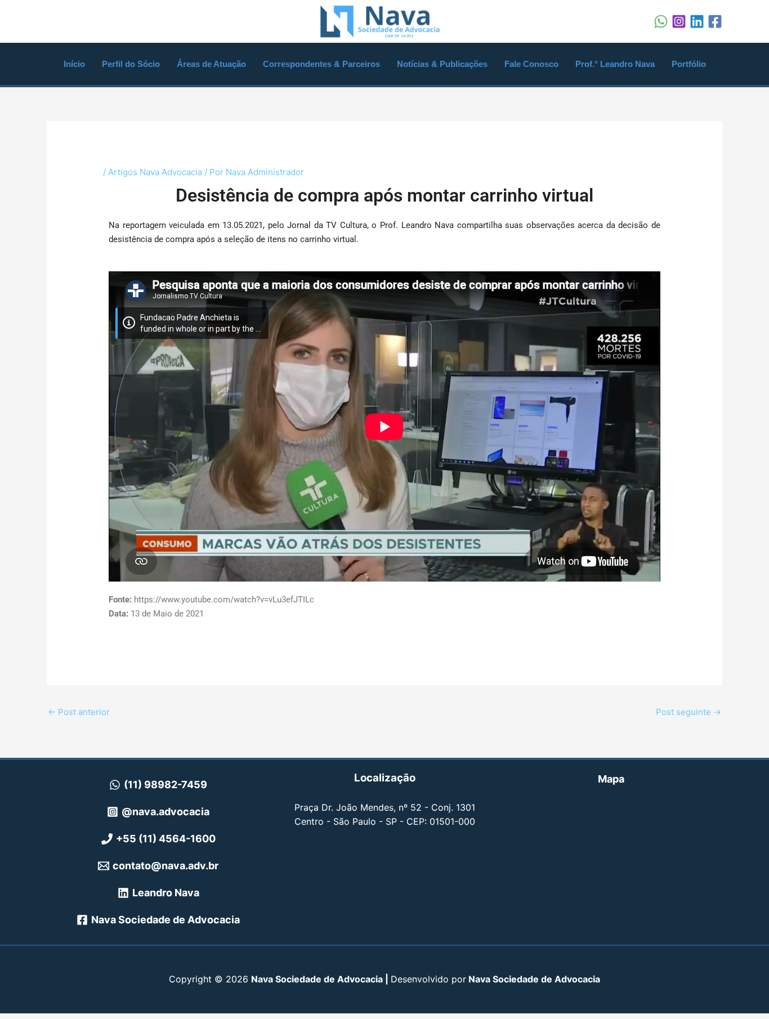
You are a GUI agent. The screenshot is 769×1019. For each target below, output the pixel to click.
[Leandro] (697, 21)
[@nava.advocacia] (679, 21)
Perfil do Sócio (131, 64)
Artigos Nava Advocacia (155, 172)
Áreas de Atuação (211, 64)
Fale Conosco (531, 64)
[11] (661, 21)
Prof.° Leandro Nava (615, 64)
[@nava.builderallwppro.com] (715, 21)
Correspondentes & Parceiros (321, 64)
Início (74, 64)
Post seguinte (688, 712)
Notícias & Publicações (442, 64)
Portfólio (689, 64)
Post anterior (79, 712)
